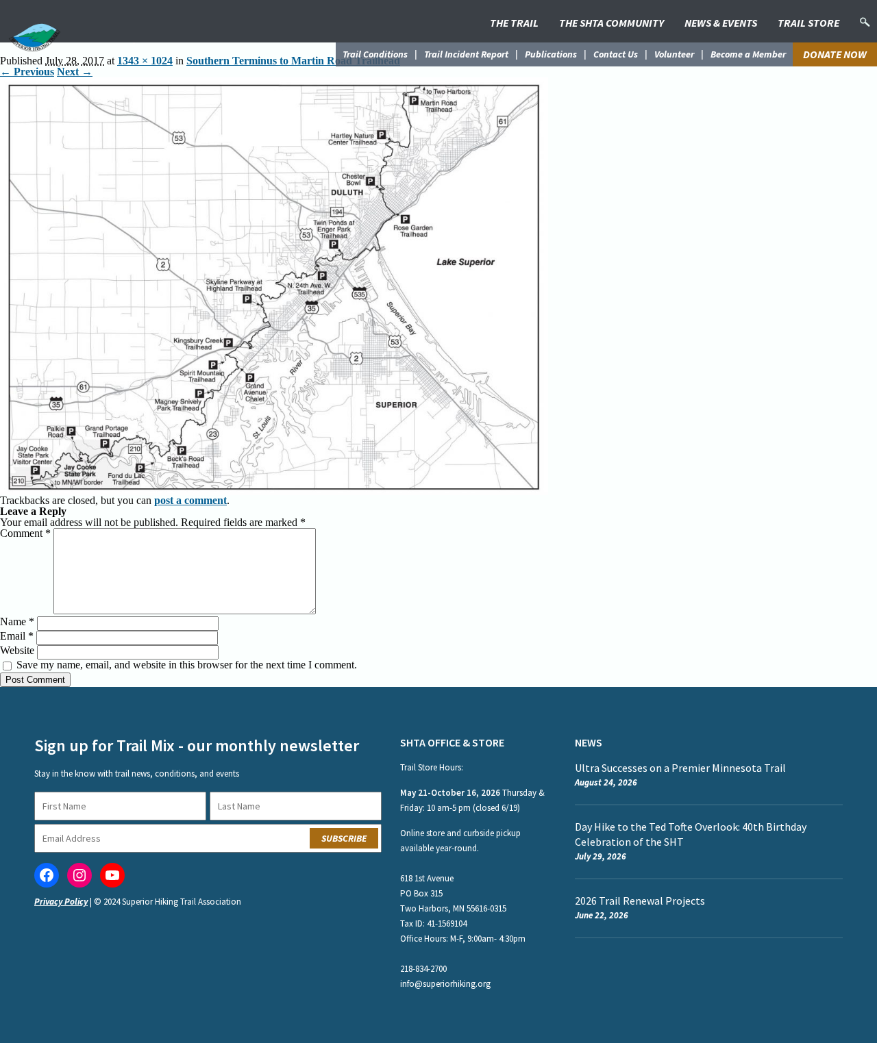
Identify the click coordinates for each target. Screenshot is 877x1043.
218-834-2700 (423, 969)
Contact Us (615, 54)
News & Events (720, 22)
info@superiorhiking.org (445, 984)
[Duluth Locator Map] (274, 82)
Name (17, 621)
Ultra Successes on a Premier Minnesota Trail (680, 768)
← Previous (27, 71)
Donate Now (835, 54)
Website (17, 650)
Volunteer (674, 54)
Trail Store (808, 22)
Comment (25, 533)
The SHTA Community (611, 22)
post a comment (190, 500)
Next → (74, 71)
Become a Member (748, 54)
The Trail (514, 22)
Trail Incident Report (466, 54)
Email (17, 636)
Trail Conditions (375, 54)
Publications (551, 54)
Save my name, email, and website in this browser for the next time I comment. (186, 664)
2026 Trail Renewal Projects (640, 900)
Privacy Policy (61, 901)
